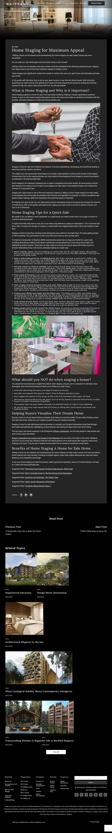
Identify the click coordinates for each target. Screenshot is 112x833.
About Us (41, 3)
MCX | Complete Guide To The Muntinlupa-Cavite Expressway (48, 473)
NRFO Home (24, 792)
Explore (65, 3)
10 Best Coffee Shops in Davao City (93, 528)
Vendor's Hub (53, 790)
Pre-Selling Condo (26, 787)
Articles (58, 3)
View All (56, 752)
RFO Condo (24, 781)
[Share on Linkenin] (31, 495)
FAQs (37, 788)
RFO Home (24, 784)
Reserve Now (96, 3)
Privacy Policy (94, 822)
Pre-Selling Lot (25, 798)
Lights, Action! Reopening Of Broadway (40, 482)
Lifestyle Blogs (10, 800)
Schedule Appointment (40, 784)
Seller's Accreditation (40, 794)
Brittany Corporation (61, 431)
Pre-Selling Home (26, 795)
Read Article (8, 596)
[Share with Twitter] (26, 495)
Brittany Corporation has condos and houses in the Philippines (36, 438)
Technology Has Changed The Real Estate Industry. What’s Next (49, 469)
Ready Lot (23, 790)
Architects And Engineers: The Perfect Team (41, 477)
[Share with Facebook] (21, 495)
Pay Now (83, 3)
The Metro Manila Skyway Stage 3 (38, 486)
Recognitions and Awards (11, 784)
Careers (38, 791)
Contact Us (74, 3)
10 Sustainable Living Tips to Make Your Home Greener (23, 530)
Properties (50, 3)
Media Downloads (64, 782)
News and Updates (8, 796)
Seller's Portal (52, 786)
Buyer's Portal (52, 782)
